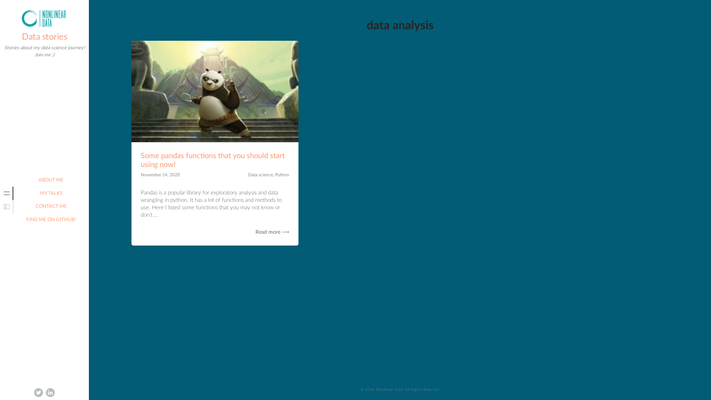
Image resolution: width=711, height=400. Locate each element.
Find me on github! (51, 219)
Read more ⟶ (272, 232)
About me (51, 180)
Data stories (44, 37)
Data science (260, 175)
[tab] (6, 193)
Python (282, 175)
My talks (51, 193)
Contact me (51, 206)
